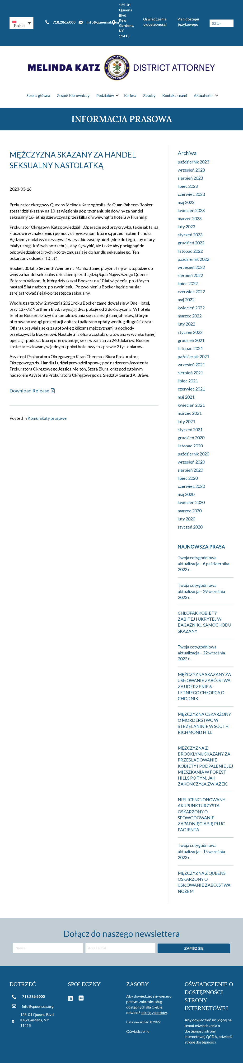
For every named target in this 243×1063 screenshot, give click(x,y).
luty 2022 (186, 323)
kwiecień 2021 (191, 405)
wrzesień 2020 (191, 462)
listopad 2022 (190, 251)
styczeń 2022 (190, 332)
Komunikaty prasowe (47, 418)
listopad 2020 (190, 445)
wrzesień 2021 (191, 364)
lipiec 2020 (188, 478)
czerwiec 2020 (191, 486)
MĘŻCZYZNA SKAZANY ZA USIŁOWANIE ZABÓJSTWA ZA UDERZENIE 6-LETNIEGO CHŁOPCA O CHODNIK (204, 686)
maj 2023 (186, 202)
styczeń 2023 (190, 234)
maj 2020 (186, 494)
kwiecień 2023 (191, 210)
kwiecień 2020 (191, 502)
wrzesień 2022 (191, 267)
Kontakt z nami (174, 95)
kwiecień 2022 (191, 307)
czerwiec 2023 (191, 194)
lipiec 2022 (188, 283)
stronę (190, 1042)
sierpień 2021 (190, 372)
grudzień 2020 (191, 437)
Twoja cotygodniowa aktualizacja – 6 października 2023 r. (203, 563)
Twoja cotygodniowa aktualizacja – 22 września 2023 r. (201, 652)
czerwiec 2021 (191, 388)
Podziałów (105, 95)
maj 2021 (186, 397)
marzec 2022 (189, 315)
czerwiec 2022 (191, 291)
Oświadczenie (137, 1031)
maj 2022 (186, 299)
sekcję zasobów (154, 1012)
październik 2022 (193, 259)
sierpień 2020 (190, 470)
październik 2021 (193, 356)
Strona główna (38, 95)
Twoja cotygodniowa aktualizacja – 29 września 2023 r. (201, 591)
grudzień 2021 (191, 340)
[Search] (230, 23)
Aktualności (203, 95)
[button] (21, 23)
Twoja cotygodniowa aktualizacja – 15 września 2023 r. (201, 851)
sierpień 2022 (190, 275)
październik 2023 (193, 161)
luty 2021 (186, 421)
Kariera (130, 95)
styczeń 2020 (190, 526)
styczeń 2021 (190, 429)
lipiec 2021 (188, 380)
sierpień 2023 (190, 178)
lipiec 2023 (188, 186)
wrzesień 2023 (191, 170)
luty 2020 (186, 518)
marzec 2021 (189, 413)
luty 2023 (186, 226)
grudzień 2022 (191, 242)
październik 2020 (193, 453)
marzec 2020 (189, 510)
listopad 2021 (190, 348)
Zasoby (149, 95)
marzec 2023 (189, 218)
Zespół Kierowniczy (73, 95)
